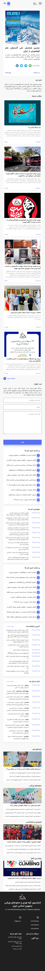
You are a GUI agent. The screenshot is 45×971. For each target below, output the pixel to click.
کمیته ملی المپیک (17, 949)
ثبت (22, 442)
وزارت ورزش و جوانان (17, 946)
